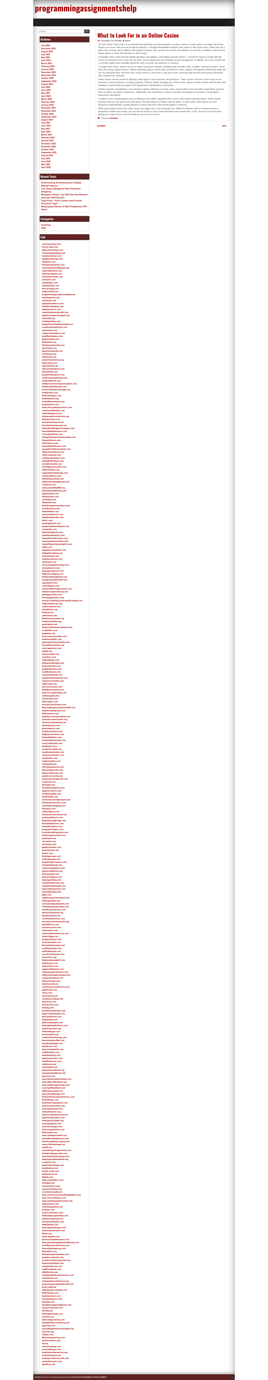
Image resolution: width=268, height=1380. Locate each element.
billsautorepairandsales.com (55, 1254)
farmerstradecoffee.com (53, 1040)
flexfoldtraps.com (50, 1100)
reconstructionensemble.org (55, 921)
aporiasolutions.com (52, 1016)
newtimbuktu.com (50, 285)
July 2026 (45, 45)
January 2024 (47, 105)
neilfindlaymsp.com (51, 951)
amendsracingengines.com (55, 1103)
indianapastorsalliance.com (55, 972)
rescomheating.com (51, 1346)
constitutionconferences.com (56, 987)
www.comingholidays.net (54, 692)
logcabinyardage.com (52, 1043)
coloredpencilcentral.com (54, 467)
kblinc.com (47, 520)
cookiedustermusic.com (53, 918)
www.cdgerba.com (51, 1236)
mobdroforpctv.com (51, 672)
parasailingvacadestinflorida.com (58, 1284)
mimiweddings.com (51, 1349)
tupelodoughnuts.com (52, 532)
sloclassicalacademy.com (54, 722)
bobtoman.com (49, 357)
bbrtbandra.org (49, 342)
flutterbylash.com (50, 1293)
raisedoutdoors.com (51, 476)
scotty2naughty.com (51, 794)
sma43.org (47, 1147)
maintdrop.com (49, 354)
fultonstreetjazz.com (51, 395)
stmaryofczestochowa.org (54, 814)
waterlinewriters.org (51, 1028)
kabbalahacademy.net (52, 553)
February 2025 (48, 66)
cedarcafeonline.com (52, 271)
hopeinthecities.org (51, 666)
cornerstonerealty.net (52, 1192)
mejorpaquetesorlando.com (55, 541)
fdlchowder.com (49, 1132)
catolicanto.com (49, 615)
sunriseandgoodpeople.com (55, 904)
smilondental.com (50, 556)
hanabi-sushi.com (50, 1171)
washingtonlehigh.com (53, 1165)
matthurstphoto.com (51, 1269)
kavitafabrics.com (50, 924)
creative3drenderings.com (54, 1037)
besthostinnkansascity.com (55, 1352)
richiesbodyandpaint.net (53, 253)
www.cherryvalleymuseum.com (57, 407)
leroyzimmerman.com (52, 1308)
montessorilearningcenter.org (56, 1260)
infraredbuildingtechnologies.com (58, 428)
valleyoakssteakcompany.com (56, 975)
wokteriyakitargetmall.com (54, 577)
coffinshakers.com (51, 811)
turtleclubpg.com (50, 936)
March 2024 (46, 99)
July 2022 (45, 158)
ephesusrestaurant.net (52, 1219)
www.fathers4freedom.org (54, 1082)
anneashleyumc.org (51, 1112)
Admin (127, 41)
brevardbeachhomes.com (54, 446)
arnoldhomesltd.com (52, 464)
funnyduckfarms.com (52, 1299)
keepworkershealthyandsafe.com (57, 324)
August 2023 (47, 120)
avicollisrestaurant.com (53, 954)
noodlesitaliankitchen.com (54, 327)
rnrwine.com (48, 1317)
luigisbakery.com (50, 1168)
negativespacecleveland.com (55, 898)
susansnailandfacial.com (54, 1073)
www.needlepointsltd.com (54, 1135)
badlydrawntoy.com (51, 1055)
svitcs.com (47, 993)
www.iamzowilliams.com (54, 1198)
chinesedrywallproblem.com (55, 906)
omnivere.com (49, 279)
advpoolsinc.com (50, 966)
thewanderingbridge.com (54, 820)
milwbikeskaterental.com (54, 886)
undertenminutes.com (52, 277)
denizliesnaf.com (50, 984)
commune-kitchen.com (53, 755)
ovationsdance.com (51, 606)
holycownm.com (50, 930)
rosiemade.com (49, 529)
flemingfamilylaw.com (52, 1314)
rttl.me (45, 1343)
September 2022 (48, 152)
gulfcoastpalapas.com (52, 1022)
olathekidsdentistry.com (53, 535)
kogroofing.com (49, 363)
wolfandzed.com (50, 1174)
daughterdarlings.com (52, 259)
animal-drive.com (50, 1005)
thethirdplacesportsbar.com (55, 1215)
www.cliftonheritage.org (53, 1144)
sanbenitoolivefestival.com (55, 678)
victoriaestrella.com (51, 942)
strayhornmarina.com (52, 731)
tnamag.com (48, 1007)
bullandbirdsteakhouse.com (55, 1138)
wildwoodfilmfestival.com (54, 386)
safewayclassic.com (51, 309)
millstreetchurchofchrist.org (55, 1281)
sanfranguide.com (50, 696)
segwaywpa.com (50, 1019)
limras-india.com (50, 247)
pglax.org (46, 895)
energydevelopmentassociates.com (59, 437)
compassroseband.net (52, 999)
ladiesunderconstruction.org (55, 416)
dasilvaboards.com (51, 725)
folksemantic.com (50, 496)
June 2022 (46, 161)
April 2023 (46, 132)
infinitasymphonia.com (53, 767)
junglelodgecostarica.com (54, 862)
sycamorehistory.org (52, 1189)
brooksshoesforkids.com (54, 1011)
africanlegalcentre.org (52, 770)
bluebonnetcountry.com (53, 345)
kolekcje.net (47, 612)
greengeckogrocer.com (53, 571)
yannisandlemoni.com (52, 514)
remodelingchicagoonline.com (56, 1150)
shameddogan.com (51, 1031)
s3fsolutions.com (50, 443)
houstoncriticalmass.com (54, 704)
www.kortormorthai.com (53, 1106)
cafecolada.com (49, 684)
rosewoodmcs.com (51, 1186)
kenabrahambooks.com (53, 752)
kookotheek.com (50, 372)
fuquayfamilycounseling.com (56, 1322)
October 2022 (47, 149)
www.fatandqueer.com (52, 1109)
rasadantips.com (50, 283)
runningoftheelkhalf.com (53, 1088)
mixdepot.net (48, 1183)
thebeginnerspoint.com (53, 690)
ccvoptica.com (49, 1162)
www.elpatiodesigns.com (54, 1227)
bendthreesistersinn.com (54, 909)
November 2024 (48, 75)
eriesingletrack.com (51, 523)
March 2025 (46, 63)
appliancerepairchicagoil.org (55, 315)
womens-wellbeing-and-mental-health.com (62, 600)
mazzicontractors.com (52, 1213)
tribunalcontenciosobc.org (54, 719)
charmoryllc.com (50, 699)
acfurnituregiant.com (52, 274)
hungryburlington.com (53, 829)
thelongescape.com (51, 856)
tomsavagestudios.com (53, 597)
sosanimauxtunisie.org (53, 360)
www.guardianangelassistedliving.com (60, 1242)
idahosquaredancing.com (54, 491)
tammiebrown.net (50, 850)
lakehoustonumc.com (52, 1058)
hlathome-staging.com (52, 574)
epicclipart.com (49, 348)
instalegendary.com (51, 321)
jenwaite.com (48, 1302)
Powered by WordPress (83, 1377)
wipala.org (47, 651)
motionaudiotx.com (51, 1340)
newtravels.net (49, 300)
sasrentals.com (49, 562)
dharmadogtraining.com (53, 1337)
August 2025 (47, 51)
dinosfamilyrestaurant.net (54, 425)
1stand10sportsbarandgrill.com (57, 544)
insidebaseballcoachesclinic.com (58, 1275)
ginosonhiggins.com (52, 877)
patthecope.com (49, 990)
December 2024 (48, 72)
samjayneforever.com (52, 1266)
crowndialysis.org (50, 586)
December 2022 (48, 143)
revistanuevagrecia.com (53, 788)
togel (43, 228)
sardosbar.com (49, 499)
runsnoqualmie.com (51, 1123)
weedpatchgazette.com (53, 517)
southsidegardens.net (52, 1207)
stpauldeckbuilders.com (53, 1117)
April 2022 (46, 167)
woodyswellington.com (53, 1221)
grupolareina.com (50, 404)
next (225, 125)
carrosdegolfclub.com (52, 434)
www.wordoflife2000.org (53, 488)
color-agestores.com (52, 648)
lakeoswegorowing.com (53, 1320)
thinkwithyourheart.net (52, 479)
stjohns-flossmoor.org (52, 912)
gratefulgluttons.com (52, 669)
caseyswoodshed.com (52, 978)
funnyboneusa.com (51, 915)
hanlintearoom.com (51, 1296)
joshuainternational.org (53, 1070)
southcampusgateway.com (54, 378)
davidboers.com (49, 1046)
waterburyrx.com (50, 963)
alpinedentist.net (50, 366)
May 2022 (45, 164)
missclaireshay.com (51, 244)
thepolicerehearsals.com (53, 710)
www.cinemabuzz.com (53, 1180)
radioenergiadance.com (53, 369)
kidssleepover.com (51, 297)
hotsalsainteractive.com (53, 265)
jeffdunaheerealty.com (52, 1091)
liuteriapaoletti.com (51, 901)
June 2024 (46, 90)
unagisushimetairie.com (53, 333)
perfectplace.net (49, 624)
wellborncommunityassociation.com (59, 384)
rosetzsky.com (49, 782)
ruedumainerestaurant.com (55, 779)
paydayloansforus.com (53, 303)
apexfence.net (48, 1364)
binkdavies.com (49, 746)
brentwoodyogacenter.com (54, 1153)
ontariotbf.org (48, 318)
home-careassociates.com (54, 636)
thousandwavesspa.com (53, 945)
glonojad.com (48, 785)
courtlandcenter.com (52, 948)
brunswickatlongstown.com (55, 832)
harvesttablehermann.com (54, 431)
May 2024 (45, 93)
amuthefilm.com (50, 758)
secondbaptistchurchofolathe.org (58, 1329)
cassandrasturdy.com (52, 675)
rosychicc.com (49, 657)
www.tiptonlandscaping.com (55, 1156)
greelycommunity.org (52, 776)
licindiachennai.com (51, 256)
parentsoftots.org (50, 1034)
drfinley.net (47, 1311)
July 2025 (45, 54)
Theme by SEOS (99, 1377)
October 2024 (47, 78)
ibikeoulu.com (49, 808)
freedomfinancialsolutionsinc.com (58, 1097)
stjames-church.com (51, 791)
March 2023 (46, 134)
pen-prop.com (48, 1076)
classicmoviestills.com (53, 681)
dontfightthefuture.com (53, 461)
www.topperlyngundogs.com (56, 1085)
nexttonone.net (49, 1064)
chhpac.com (48, 1334)
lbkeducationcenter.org (53, 618)
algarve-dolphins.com (52, 871)
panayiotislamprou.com (53, 375)
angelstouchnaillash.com (54, 550)
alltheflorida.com (50, 1272)
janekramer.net (49, 838)
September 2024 (48, 81)
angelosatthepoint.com (53, 969)
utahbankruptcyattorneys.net (55, 482)
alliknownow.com (50, 713)
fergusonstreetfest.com (53, 1263)
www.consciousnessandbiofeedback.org (61, 1195)
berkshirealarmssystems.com (56, 505)
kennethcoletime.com (52, 826)
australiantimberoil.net (53, 422)
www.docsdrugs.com (52, 1126)
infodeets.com (49, 262)
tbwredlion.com (49, 1251)
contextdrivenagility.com (53, 806)
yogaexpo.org (48, 633)
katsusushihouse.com (52, 773)
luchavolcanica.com (51, 927)
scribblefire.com (50, 630)
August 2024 (47, 84)
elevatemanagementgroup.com (56, 1305)
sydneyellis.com (50, 583)
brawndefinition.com (52, 737)
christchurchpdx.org (51, 749)
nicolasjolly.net (49, 764)
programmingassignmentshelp (86, 8)
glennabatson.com (51, 728)
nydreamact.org (49, 330)
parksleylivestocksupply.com (56, 642)
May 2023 (45, 129)
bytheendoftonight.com (53, 663)
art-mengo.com (49, 844)
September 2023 (48, 117)
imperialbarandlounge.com (55, 473)
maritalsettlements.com (53, 883)
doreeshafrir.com (50, 797)
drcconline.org (49, 957)
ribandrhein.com (50, 609)
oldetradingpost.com (52, 413)
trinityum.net (48, 1210)
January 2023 (47, 140)
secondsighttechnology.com (55, 565)
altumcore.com (49, 1002)
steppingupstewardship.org (55, 1159)
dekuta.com (47, 1177)
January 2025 (47, 69)
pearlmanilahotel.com (52, 351)
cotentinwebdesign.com (53, 410)
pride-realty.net (49, 1287)
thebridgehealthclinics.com (55, 1025)
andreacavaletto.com (52, 639)
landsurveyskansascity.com (55, 1114)
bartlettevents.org (50, 398)
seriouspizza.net (50, 996)
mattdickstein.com (51, 1052)
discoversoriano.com (52, 687)
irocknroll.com (49, 484)
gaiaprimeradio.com (51, 847)
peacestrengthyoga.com (53, 1094)
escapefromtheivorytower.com (56, 449)
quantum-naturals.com (53, 1257)
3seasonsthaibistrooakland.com (57, 627)
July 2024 (45, 87)
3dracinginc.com (50, 701)
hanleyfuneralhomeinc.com (55, 538)
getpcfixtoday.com (50, 339)
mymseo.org (48, 1331)
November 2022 (48, 146)
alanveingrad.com (50, 874)
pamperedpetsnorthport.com (55, 526)
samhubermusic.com (52, 1361)
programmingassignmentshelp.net (58, 294)
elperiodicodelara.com (52, 250)
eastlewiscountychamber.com (56, 716)
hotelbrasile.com (50, 392)
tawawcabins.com (50, 493)
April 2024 (46, 96)
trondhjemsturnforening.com (56, 1245)
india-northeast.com (51, 455)
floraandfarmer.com (51, 440)
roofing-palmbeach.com (53, 458)
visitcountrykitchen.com (53, 868)
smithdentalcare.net (51, 1355)
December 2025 (48, 48)
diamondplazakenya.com (54, 1248)
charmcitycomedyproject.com (56, 799)
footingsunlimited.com (53, 1120)
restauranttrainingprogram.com (57, 589)
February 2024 (48, 102)
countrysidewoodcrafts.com (55, 312)
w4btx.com (47, 547)
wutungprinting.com (51, 880)
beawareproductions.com (54, 802)
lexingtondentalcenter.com (54, 580)
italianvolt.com (49, 502)
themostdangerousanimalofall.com (58, 707)
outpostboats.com (50, 660)
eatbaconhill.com (50, 291)
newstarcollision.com (52, 559)
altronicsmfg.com (50, 288)
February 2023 (48, 137)
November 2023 (48, 111)
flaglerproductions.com (53, 734)
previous (100, 125)
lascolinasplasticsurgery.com (56, 1141)
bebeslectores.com (51, 419)
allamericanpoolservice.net (55, 591)
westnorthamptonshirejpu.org (56, 389)
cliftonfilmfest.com (51, 470)
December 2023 (48, 108)
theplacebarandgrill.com (53, 960)
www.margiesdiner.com (53, 1129)
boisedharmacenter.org (53, 645)
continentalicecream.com (54, 740)
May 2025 (45, 57)
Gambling (113, 118)
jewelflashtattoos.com (52, 336)
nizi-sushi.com (49, 841)
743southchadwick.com (53, 452)
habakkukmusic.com (52, 1061)
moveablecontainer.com (53, 401)
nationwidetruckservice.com (55, 933)
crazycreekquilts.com (52, 743)
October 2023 (47, 114)
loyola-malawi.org (50, 654)
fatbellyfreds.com (50, 1224)
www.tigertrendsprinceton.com (56, 1079)
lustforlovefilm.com (51, 761)
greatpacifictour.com (52, 939)
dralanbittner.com (50, 511)
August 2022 (47, 155)
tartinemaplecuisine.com (54, 835)
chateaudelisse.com (51, 381)
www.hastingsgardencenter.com (57, 1201)
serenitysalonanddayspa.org (55, 268)
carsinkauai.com (50, 1278)
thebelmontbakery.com (53, 306)
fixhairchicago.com (51, 981)
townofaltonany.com (51, 892)
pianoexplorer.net (50, 1204)
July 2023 (45, 123)
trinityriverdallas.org (51, 621)
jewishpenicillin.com (52, 594)
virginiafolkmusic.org (52, 603)
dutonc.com (47, 853)
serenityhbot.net (49, 1067)
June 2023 (46, 126)
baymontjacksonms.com (53, 889)
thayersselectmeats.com (53, 1014)
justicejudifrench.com (52, 817)
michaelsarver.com (51, 568)
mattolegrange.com (51, 859)
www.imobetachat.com (53, 1049)
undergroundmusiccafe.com (55, 1358)
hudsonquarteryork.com (53, 1230)
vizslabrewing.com (51, 508)
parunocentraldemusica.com (55, 1239)
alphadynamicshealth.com (54, 1290)
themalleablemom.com (53, 823)
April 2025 (46, 60)
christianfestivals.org (52, 865)
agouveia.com (48, 1325)
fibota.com (47, 1233)
